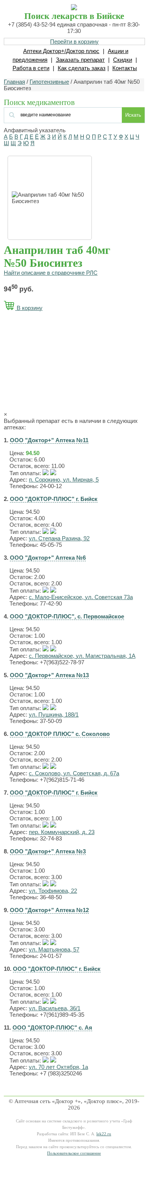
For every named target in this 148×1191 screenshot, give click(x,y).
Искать (133, 115)
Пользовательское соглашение (74, 1153)
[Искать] (49, 114)
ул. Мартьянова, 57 (54, 949)
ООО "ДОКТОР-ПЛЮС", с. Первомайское (67, 616)
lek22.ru (103, 1134)
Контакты (124, 68)
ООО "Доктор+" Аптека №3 (48, 851)
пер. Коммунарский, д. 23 (61, 832)
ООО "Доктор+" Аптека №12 (49, 910)
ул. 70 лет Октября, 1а (58, 1067)
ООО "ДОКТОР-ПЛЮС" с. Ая (52, 1027)
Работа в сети (31, 68)
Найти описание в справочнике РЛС (51, 272)
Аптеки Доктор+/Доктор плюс (61, 51)
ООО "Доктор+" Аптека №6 (48, 557)
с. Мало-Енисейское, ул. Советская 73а (81, 597)
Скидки (122, 59)
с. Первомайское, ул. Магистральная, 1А (82, 656)
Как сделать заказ (81, 68)
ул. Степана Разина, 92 (59, 538)
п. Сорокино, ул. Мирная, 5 (64, 479)
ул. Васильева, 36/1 (54, 1008)
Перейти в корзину (74, 41)
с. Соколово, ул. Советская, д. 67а (74, 773)
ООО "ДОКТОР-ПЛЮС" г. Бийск (54, 499)
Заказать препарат (80, 59)
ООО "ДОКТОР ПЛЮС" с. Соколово (60, 734)
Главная (14, 81)
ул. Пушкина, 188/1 (54, 714)
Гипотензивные (49, 81)
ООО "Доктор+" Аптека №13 (49, 675)
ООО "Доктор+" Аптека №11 (49, 440)
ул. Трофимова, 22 (53, 890)
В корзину (29, 308)
